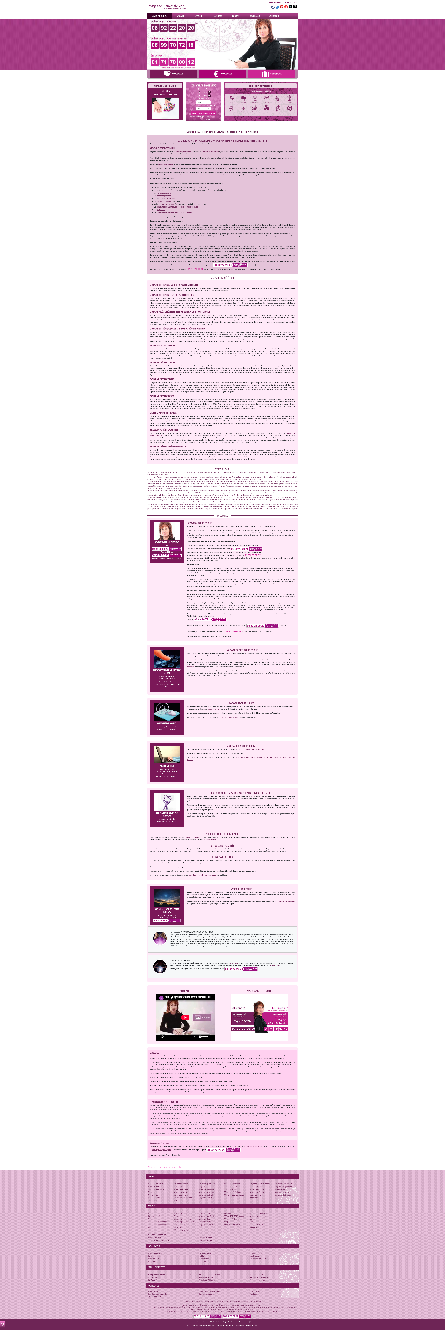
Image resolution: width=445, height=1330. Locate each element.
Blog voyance (291, 2)
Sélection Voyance (181, 1230)
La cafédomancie (155, 1262)
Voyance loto (153, 1200)
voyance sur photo (164, 201)
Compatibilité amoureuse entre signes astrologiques (169, 1275)
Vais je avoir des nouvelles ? (160, 1240)
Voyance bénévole (206, 1192)
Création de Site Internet (225, 1325)
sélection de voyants (165, 164)
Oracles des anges (206, 1294)
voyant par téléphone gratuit (161, 1150)
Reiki (252, 1222)
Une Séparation (154, 1238)
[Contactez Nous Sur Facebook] (273, 8)
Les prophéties (256, 1253)
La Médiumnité (154, 1256)
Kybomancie (204, 1259)
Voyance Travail (275, 73)
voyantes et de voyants (210, 152)
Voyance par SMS (206, 1216)
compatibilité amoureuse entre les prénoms (174, 212)
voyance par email (164, 193)
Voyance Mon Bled (207, 1198)
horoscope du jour (166, 204)
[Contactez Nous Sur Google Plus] (281, 7)
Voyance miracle (180, 1192)
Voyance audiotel (155, 1167)
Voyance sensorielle (156, 1192)
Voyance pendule (257, 1189)
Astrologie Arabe (206, 1277)
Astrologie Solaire (257, 1275)
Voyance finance (206, 1225)
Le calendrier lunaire (258, 1259)
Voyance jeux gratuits (182, 1189)
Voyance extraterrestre (284, 1184)
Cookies (205, 1322)
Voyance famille (205, 1213)
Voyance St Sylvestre (258, 1213)
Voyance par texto (181, 1195)
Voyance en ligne (155, 1219)
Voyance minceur (282, 1192)
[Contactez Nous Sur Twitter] (277, 8)
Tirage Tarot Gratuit (156, 1297)
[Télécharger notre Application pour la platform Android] (290, 7)
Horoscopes (235, 16)
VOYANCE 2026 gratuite (234, 1216)
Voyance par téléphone (159, 16)
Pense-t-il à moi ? (206, 1240)
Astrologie (199, 16)
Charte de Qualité (224, 1322)
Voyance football (206, 1195)
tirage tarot (161, 210)
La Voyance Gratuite (156, 1216)
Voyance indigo (256, 1187)
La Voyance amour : (157, 1235)
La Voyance (180, 16)
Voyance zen (153, 1195)
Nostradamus (229, 1213)
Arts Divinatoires (155, 1253)
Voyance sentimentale (173, 1167)
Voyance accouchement (259, 1184)
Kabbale (202, 1256)
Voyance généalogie (232, 1192)
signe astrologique (210, 839)
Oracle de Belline (257, 1291)
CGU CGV (213, 1322)
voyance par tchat (164, 196)
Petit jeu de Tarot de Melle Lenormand (214, 1291)
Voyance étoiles (230, 1189)
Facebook (171, 199)
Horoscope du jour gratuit (209, 1275)
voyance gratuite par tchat (254, 749)
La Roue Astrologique (157, 1280)
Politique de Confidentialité (240, 1322)
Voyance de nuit (231, 1187)
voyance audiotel (234, 963)
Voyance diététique (283, 1195)
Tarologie (253, 1294)
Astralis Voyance (193, 175)
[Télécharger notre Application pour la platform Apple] (295, 7)
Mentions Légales (196, 1322)
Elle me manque (205, 1238)
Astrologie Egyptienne (259, 1277)
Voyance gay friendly (207, 1184)
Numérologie (217, 16)
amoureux (190, 667)
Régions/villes (255, 16)
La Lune (202, 1262)
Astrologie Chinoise (207, 1280)
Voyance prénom (257, 1192)
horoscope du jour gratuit (194, 837)
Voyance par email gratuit (184, 1222)
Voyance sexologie (156, 1189)
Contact (252, 1322)
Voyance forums (180, 1187)
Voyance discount (282, 1189)
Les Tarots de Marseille (157, 1294)
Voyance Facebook (232, 1184)
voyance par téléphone (184, 152)
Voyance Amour (177, 73)
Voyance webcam (181, 1184)
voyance (155, 1056)
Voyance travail (205, 1222)
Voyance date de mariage (234, 1195)
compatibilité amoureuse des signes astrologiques (177, 207)
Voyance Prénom (158, 94)
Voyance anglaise (206, 1189)
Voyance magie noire (283, 1187)
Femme (204, 92)
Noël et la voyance (232, 1225)
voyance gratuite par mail (229, 717)
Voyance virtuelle (206, 1187)
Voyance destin (205, 1219)
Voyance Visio (154, 1198)
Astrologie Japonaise (258, 1280)
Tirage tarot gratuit (172, 94)
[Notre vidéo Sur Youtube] (286, 7)
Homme (204, 95)
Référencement (240, 1325)
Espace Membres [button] (274, 2)
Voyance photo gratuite (183, 1219)
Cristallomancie (205, 1253)
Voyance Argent (226, 73)
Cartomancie (153, 1291)
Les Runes (254, 1256)
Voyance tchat (274, 16)
